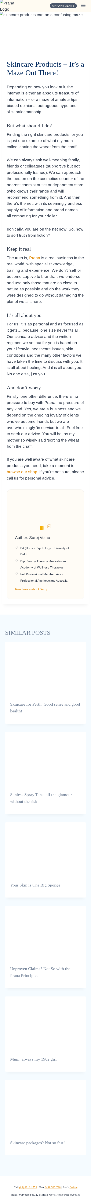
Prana (34, 258)
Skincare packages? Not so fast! (37, 1142)
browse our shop (22, 472)
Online (73, 1187)
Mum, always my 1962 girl (33, 1059)
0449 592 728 (53, 1187)
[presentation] (45, 669)
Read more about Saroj (31, 589)
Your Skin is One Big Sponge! (36, 885)
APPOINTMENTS (63, 5)
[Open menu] (82, 5)
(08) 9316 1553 (28, 1187)
